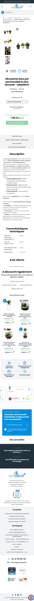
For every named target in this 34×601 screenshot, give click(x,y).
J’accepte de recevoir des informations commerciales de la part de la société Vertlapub (17, 430)
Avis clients (17, 143)
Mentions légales (16, 597)
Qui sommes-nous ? (17, 530)
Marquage (17, 97)
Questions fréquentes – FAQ (17, 552)
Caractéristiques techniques (16, 140)
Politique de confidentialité (17, 599)
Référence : (14, 89)
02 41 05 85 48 (18, 559)
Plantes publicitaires (26, 285)
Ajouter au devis (18, 123)
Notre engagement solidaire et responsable (17, 535)
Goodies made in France (9, 285)
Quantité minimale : (17, 107)
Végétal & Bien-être (14, 18)
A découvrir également (17, 147)
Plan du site (8, 597)
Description (17, 136)
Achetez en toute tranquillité (17, 542)
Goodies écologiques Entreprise (17, 514)
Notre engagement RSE (17, 532)
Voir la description (17, 91)
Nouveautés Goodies (17, 516)
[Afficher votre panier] (31, 6)
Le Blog (17, 547)
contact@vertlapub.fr (18, 562)
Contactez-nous (17, 549)
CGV (22, 597)
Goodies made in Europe (17, 281)
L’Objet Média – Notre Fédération (17, 539)
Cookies (26, 597)
